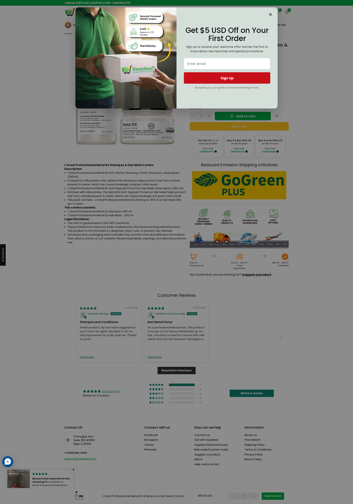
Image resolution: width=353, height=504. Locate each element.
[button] (7, 461)
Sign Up (227, 78)
